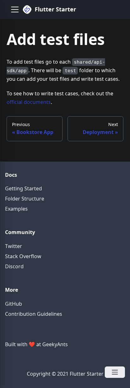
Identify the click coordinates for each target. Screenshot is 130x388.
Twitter (13, 246)
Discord (14, 266)
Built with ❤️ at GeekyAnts (36, 344)
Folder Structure (24, 198)
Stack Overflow (23, 256)
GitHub (13, 303)
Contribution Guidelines (33, 313)
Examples (16, 208)
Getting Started (23, 188)
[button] (15, 9)
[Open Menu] (115, 372)
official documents (29, 102)
